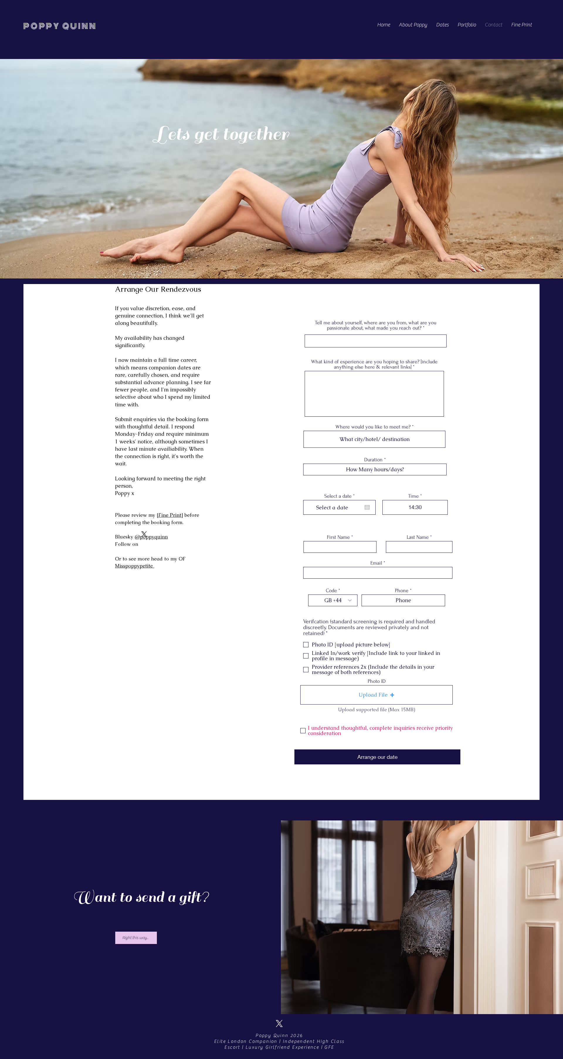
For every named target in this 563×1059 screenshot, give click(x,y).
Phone (401, 590)
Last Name (418, 537)
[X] (144, 534)
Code (331, 590)
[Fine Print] (170, 515)
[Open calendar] (367, 507)
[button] (376, 695)
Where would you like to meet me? (373, 427)
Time (413, 496)
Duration (373, 459)
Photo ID (377, 681)
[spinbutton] (415, 507)
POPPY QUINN (59, 26)
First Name (338, 537)
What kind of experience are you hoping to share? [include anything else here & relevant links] (374, 364)
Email (376, 563)
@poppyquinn (151, 536)
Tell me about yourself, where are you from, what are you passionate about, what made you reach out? (375, 325)
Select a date (340, 496)
